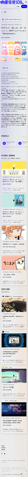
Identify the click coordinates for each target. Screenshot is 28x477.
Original (3, 471)
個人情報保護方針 (21, 460)
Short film (24, 469)
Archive (3, 447)
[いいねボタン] (21, 474)
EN (23, 471)
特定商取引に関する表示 (7, 460)
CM (21, 469)
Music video (18, 467)
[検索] (2, 6)
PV (10, 471)
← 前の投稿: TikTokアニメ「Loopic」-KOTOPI (25, 474)
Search (3, 449)
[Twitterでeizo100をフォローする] (4, 454)
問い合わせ (4, 462)
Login (18, 6)
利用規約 (15, 460)
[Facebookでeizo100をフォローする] (1, 454)
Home (2, 446)
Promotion (18, 469)
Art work (13, 469)
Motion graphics (8, 469)
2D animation (13, 467)
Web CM (7, 471)
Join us (24, 6)
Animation (24, 467)
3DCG (2, 469)
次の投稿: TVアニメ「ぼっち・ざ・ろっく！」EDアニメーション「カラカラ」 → (2, 474)
